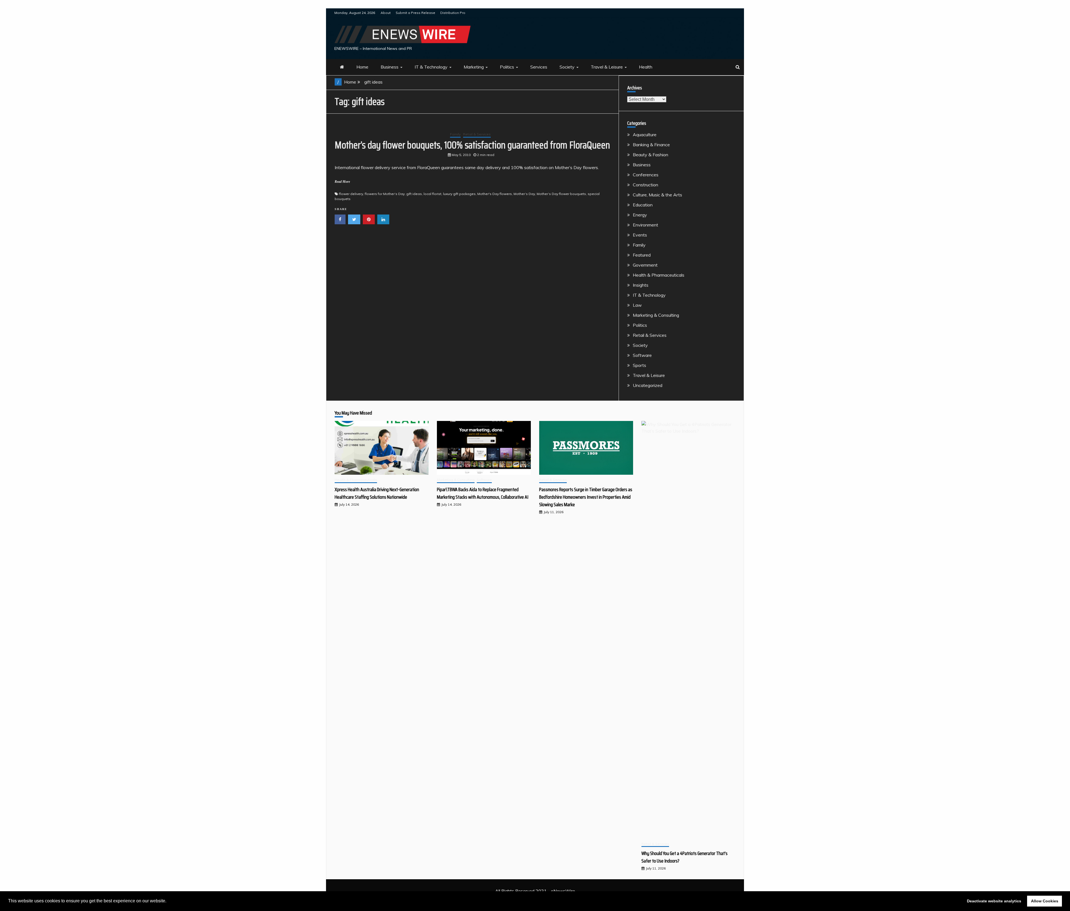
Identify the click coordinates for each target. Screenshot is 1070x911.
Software (642, 355)
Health (645, 67)
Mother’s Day (524, 194)
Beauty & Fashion (650, 154)
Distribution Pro (452, 13)
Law (637, 305)
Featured (642, 255)
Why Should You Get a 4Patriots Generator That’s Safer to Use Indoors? (684, 857)
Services (538, 67)
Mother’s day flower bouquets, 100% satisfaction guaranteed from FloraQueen (472, 145)
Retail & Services (477, 134)
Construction (645, 184)
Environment (645, 225)
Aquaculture (644, 134)
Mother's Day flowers (494, 194)
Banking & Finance (651, 144)
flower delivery (351, 194)
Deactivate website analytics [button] (994, 901)
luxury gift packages (459, 194)
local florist (432, 194)
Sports (639, 365)
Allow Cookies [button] (1044, 901)
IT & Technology (431, 67)
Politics (507, 67)
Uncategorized (647, 385)
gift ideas (414, 194)
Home (362, 67)
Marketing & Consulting (656, 315)
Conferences (645, 174)
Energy (640, 215)
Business (389, 67)
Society (567, 67)
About (386, 13)
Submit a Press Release (415, 13)
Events (640, 235)
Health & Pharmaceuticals (658, 275)
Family (455, 134)
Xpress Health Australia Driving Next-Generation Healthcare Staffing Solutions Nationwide (377, 493)
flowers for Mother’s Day (385, 194)
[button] (168, 901)
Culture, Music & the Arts (657, 195)
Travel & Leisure (607, 67)
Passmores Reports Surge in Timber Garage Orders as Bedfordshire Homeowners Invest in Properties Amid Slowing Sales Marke (585, 497)
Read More (342, 182)
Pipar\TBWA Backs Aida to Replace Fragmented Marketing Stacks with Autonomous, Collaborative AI (482, 493)
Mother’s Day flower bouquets (561, 194)
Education (643, 205)
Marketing (474, 67)
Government (645, 265)
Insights (640, 285)
